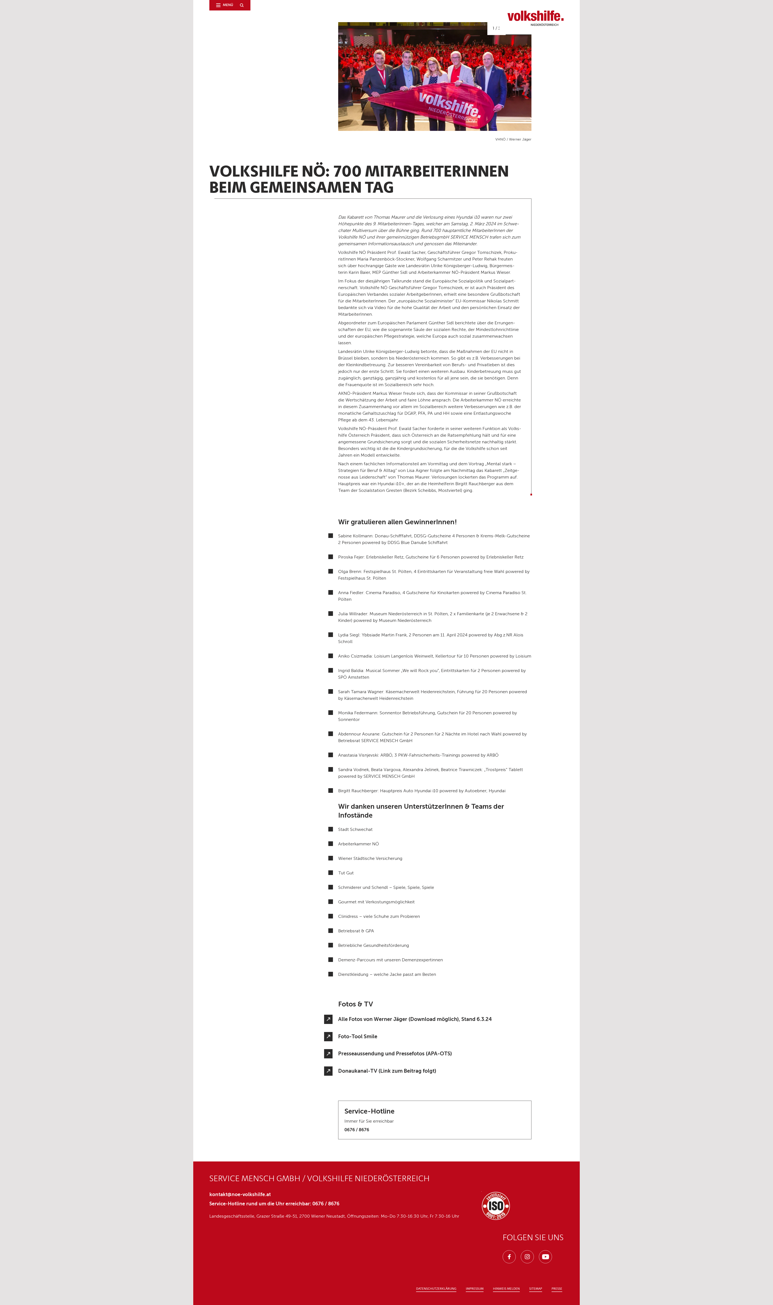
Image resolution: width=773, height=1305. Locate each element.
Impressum (475, 1289)
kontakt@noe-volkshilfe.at (240, 1194)
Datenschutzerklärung (436, 1289)
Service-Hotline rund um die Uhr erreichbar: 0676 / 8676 (274, 1204)
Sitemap (535, 1289)
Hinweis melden (506, 1289)
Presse (557, 1289)
